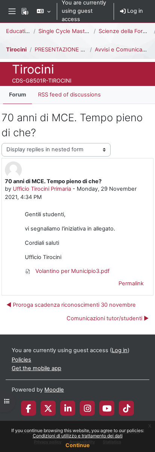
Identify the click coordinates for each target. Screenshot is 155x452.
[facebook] (28, 408)
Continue (77, 445)
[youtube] (107, 408)
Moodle (54, 389)
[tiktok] (126, 408)
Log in (134, 11)
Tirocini (16, 49)
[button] (43, 11)
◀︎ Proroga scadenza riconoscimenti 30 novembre (71, 304)
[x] (48, 408)
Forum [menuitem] (17, 94)
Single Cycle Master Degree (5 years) (86, 31)
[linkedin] (67, 408)
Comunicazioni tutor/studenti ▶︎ (108, 318)
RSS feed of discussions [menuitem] (69, 94)
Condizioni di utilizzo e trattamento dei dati (78, 435)
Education (19, 31)
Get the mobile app (36, 368)
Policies (21, 359)
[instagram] (87, 408)
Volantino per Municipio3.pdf (71, 271)
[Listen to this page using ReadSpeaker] (25, 11)
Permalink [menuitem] (131, 283)
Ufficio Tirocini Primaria (42, 188)
